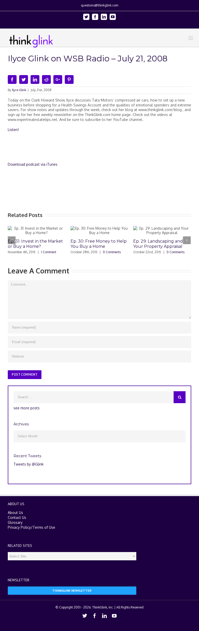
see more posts (26, 408)
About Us (15, 512)
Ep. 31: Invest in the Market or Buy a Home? (35, 244)
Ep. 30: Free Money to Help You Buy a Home (98, 244)
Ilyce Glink (19, 90)
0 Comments (112, 252)
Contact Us (17, 517)
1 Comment (48, 252)
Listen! (13, 129)
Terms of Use (44, 527)
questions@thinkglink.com (99, 5)
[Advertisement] (102, 149)
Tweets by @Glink (28, 464)
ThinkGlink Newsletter (71, 590)
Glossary (15, 522)
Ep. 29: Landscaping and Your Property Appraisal (158, 244)
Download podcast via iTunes (33, 164)
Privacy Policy (19, 527)
